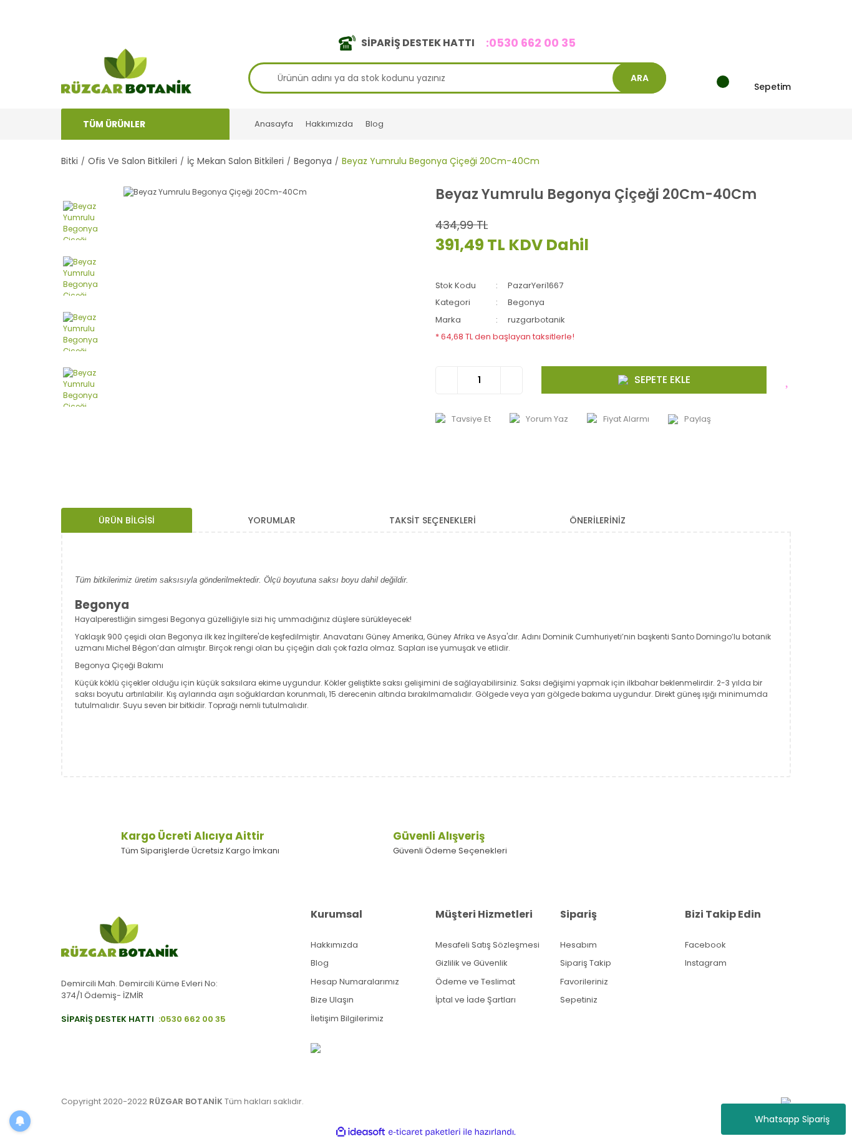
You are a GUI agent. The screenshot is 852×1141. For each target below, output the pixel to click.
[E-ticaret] (424, 1132)
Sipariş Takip (585, 963)
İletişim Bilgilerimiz (347, 1018)
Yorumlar (272, 520)
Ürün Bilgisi (127, 520)
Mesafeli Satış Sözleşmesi (487, 945)
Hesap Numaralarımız (355, 982)
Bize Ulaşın (332, 1000)
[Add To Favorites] (788, 380)
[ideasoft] (360, 1132)
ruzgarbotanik (536, 320)
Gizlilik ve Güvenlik (471, 963)
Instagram (706, 963)
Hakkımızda (329, 124)
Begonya (526, 302)
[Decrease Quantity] (447, 380)
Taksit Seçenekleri (432, 520)
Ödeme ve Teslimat (475, 982)
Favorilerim (676, 11)
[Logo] (126, 70)
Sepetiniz (579, 1000)
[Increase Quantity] (511, 380)
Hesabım (578, 945)
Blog (374, 124)
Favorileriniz (584, 982)
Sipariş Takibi (611, 11)
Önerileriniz (597, 520)
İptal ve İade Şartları (475, 1000)
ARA (640, 78)
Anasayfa (273, 124)
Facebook (705, 945)
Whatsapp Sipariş (792, 1119)
